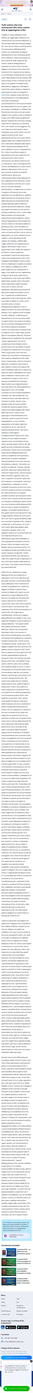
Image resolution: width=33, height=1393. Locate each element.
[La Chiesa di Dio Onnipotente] (16, 9)
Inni (18, 1302)
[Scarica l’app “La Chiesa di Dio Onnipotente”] (3, 1327)
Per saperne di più (22, 1353)
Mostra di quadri (22, 1311)
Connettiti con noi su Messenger (16, 1357)
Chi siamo (20, 1314)
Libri (18, 1299)
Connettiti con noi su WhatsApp (18, 1388)
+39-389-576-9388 (10, 1338)
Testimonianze (6, 1311)
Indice (4, 19)
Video (3, 1302)
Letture (9, 14)
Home (2, 14)
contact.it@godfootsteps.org (13, 1341)
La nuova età (5, 1314)
